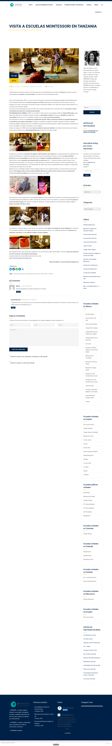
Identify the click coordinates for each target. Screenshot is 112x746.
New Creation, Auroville (89, 654)
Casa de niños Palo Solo (90, 234)
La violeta (86, 467)
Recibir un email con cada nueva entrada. (23, 363)
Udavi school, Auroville (89, 669)
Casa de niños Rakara (91, 324)
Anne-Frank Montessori (89, 581)
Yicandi (87, 401)
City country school (88, 424)
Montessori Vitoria (88, 436)
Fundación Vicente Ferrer (90, 650)
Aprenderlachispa (66, 715)
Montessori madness (89, 282)
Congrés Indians (87, 500)
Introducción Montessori (90, 269)
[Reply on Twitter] (58, 729)
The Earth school (88, 639)
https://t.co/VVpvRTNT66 (64, 724)
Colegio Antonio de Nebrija (90, 432)
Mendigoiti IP (86, 516)
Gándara (85, 459)
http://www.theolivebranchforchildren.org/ (20, 258)
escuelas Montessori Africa (32, 273)
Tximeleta (86, 474)
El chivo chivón (87, 440)
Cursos (88, 5)
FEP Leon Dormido (88, 617)
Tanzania (39, 86)
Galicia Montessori (88, 455)
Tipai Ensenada (90, 385)
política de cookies (100, 741)
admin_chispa (16, 86)
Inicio (30, 5)
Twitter (67, 729)
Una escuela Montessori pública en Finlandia (90, 131)
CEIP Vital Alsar (87, 512)
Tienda (96, 5)
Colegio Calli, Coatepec (89, 249)
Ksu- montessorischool (89, 577)
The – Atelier (86, 646)
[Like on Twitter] (63, 729)
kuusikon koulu (87, 555)
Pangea (85, 471)
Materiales (27, 86)
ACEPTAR (56, 744)
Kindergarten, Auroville (89, 661)
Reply (18, 291)
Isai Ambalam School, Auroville (91, 665)
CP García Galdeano (88, 508)
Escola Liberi (86, 447)
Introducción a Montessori (90, 265)
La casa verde (87, 463)
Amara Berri (86, 492)
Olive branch (44, 273)
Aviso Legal (86, 162)
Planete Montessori (88, 599)
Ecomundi (88, 344)
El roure (85, 444)
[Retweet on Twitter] (61, 729)
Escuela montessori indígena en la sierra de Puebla (92, 350)
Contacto (98, 12)
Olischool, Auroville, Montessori (91, 658)
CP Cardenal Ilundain (88, 504)
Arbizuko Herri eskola (89, 496)
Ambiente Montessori (89, 225)
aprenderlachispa (15, 299)
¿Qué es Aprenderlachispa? (44, 5)
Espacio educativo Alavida (90, 451)
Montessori (33, 86)
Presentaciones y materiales (74, 5)
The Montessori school (89, 635)
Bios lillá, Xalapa (90, 314)
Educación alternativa (19, 273)
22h (73, 714)
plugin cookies (108, 743)
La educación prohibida (89, 272)
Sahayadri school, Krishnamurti (91, 642)
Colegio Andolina (87, 428)
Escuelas (59, 5)
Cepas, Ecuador (87, 246)
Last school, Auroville (89, 679)
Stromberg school (88, 559)
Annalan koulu (87, 551)
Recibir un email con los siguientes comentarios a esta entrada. (29, 356)
